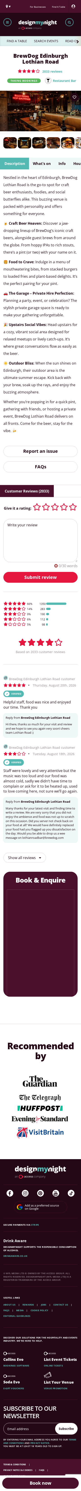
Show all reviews (22, 857)
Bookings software (16, 1365)
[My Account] (74, 6)
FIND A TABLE (17, 41)
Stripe (35, 1224)
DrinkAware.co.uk (15, 1256)
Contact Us (60, 1304)
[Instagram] (25, 1193)
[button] (40, 71)
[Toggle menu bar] (7, 22)
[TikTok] (71, 1193)
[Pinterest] (40, 1193)
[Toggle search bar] (69, 22)
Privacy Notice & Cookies (18, 1470)
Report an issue (40, 451)
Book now (40, 1483)
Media (20, 1310)
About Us (9, 1304)
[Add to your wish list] (74, 97)
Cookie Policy (40, 1310)
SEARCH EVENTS (46, 41)
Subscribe (66, 1428)
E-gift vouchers (13, 1388)
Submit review (40, 577)
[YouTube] (55, 1193)
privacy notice (40, 1443)
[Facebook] (10, 1193)
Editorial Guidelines (16, 1316)
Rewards (28, 1304)
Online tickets (53, 1365)
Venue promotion (55, 1388)
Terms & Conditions (15, 1464)
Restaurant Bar (64, 81)
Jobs (44, 1304)
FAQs (40, 467)
